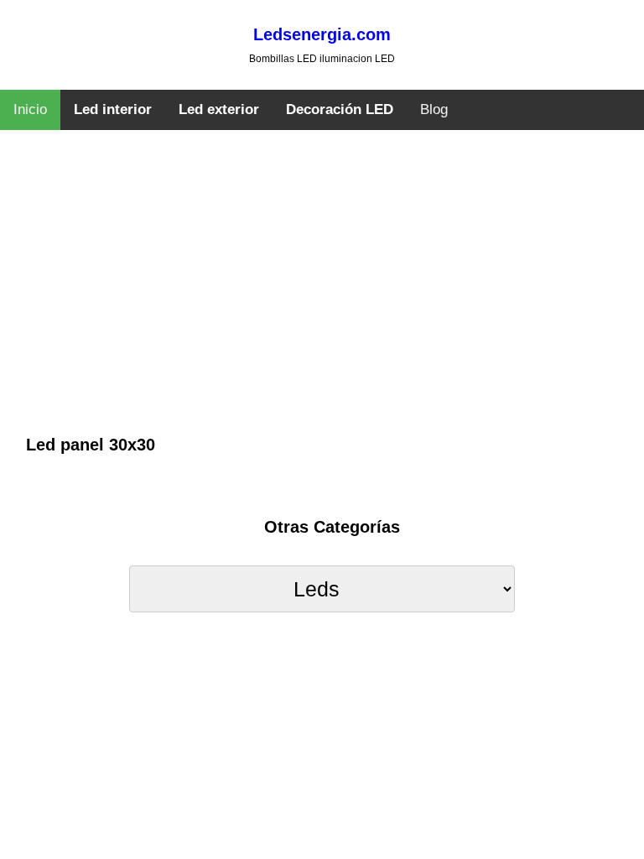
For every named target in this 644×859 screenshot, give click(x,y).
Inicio (30, 109)
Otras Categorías (332, 527)
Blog (434, 109)
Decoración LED (339, 109)
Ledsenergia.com (322, 34)
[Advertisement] (322, 306)
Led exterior (219, 109)
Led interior (113, 109)
